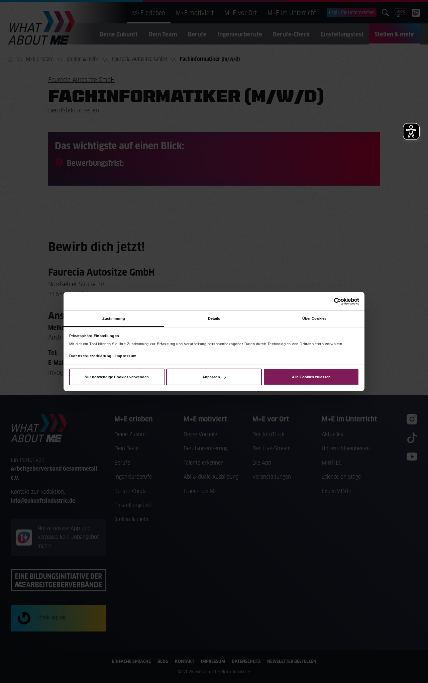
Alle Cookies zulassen (311, 377)
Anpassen (211, 377)
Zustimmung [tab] (113, 318)
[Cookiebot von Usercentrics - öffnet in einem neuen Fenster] (330, 301)
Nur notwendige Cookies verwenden (117, 377)
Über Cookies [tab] (314, 318)
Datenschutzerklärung (90, 356)
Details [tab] (214, 318)
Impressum (126, 356)
